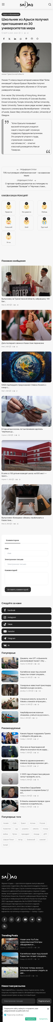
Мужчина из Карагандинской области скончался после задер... (34, 748)
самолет (42, 839)
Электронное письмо (14, 559)
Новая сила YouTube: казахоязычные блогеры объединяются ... (31, 942)
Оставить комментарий (17, 589)
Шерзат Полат (8, 839)
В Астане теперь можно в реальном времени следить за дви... (33, 970)
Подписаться (44, 1001)
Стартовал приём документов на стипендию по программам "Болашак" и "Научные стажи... (26, 185)
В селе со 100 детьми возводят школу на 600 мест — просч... (24, 474)
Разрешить (30, 1019)
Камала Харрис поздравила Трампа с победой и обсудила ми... (35, 734)
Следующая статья (25, 180)
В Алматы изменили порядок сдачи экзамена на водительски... (35, 802)
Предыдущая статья (28, 169)
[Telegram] (32, 919)
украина (25, 828)
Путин (14, 834)
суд (16, 828)
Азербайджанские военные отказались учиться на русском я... (35, 713)
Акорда (36, 834)
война (5, 834)
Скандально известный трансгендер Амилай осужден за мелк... (35, 686)
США (14, 823)
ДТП (45, 834)
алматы (36, 828)
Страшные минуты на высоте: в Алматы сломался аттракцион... (33, 700)
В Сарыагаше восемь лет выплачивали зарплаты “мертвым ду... (22, 430)
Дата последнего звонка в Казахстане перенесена (23, 343)
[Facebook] (4, 919)
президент (25, 834)
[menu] (3, 4)
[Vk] (39, 919)
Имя (6, 548)
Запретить (43, 1019)
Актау (20, 839)
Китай (5, 845)
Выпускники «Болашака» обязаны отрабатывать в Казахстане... (22, 519)
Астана (32, 823)
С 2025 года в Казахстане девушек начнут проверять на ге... (35, 775)
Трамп (23, 823)
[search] (50, 4)
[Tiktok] (18, 919)
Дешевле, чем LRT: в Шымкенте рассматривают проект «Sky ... (33, 659)
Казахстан (7, 828)
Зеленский (31, 839)
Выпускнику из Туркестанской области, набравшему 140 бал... (26, 300)
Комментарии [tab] (12, 540)
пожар (45, 828)
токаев (5, 823)
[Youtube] (25, 919)
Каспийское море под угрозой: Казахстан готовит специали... (33, 673)
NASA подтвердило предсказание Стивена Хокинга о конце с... (24, 386)
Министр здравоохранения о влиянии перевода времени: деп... (34, 761)
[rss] (4, 926)
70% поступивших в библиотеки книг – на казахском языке (26, 174)
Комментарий (11, 570)
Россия (42, 823)
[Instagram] (11, 919)
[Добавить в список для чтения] (37, 39)
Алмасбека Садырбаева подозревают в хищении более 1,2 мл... (34, 790)
